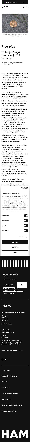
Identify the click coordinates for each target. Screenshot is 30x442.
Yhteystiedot (6, 370)
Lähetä (22, 285)
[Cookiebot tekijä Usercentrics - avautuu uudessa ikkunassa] (21, 188)
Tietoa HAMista (7, 399)
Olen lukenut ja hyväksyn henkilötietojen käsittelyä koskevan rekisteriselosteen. (13, 291)
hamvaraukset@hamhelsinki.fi (10, 344)
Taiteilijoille (5, 388)
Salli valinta (15, 247)
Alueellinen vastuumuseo (10, 393)
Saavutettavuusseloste (9, 411)
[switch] (26, 220)
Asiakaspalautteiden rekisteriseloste (12, 350)
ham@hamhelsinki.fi (8, 332)
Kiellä (15, 252)
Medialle (4, 382)
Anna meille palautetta (9, 376)
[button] (24, 7)
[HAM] (5, 7)
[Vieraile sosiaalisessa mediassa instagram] (2, 359)
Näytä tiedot (21, 237)
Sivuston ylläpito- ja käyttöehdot (12, 405)
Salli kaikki (15, 242)
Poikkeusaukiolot (6, 324)
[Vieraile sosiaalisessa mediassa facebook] (5, 359)
